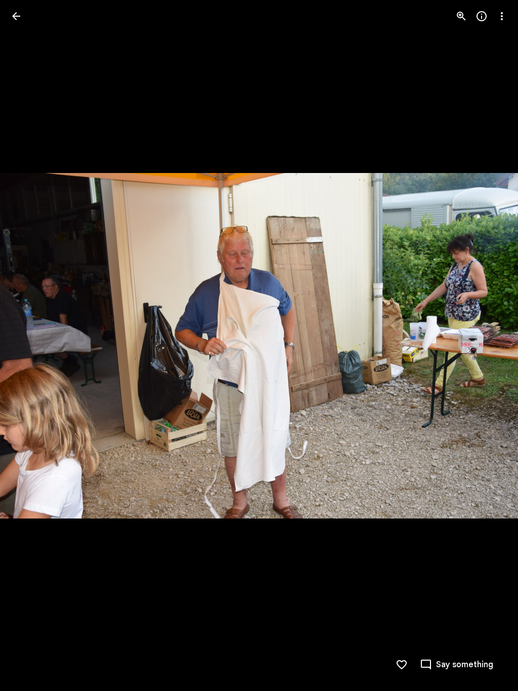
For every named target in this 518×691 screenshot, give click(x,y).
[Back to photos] (16, 16)
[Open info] (481, 16)
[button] (28, 345)
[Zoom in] (461, 16)
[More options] (502, 16)
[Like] (402, 665)
